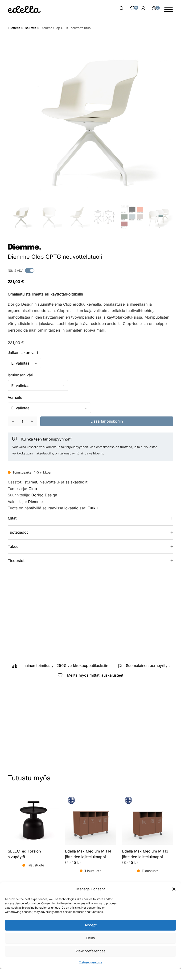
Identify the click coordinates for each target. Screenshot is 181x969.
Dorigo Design (44, 495)
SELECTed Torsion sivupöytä (24, 854)
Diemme (35, 501)
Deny (90, 938)
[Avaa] (168, 9)
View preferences (90, 951)
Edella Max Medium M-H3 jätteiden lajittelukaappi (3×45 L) (145, 857)
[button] (174, 889)
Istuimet (30, 482)
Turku (93, 508)
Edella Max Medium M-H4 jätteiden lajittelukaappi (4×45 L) (88, 857)
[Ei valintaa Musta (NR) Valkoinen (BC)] (24, 363)
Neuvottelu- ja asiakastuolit (63, 482)
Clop (33, 488)
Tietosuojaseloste (90, 962)
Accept (91, 925)
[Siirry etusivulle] (24, 9)
